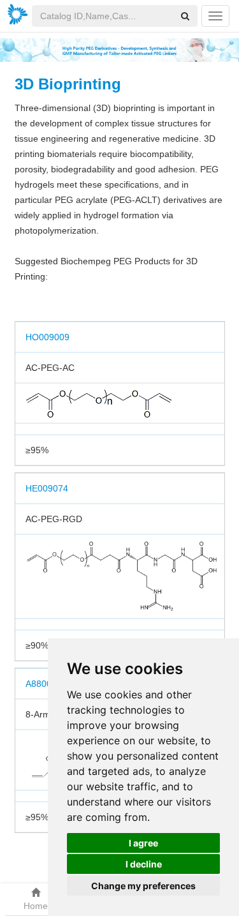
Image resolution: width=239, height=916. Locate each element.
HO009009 (47, 337)
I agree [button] (143, 842)
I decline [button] (144, 864)
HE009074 (46, 488)
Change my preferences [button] (143, 885)
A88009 (41, 684)
